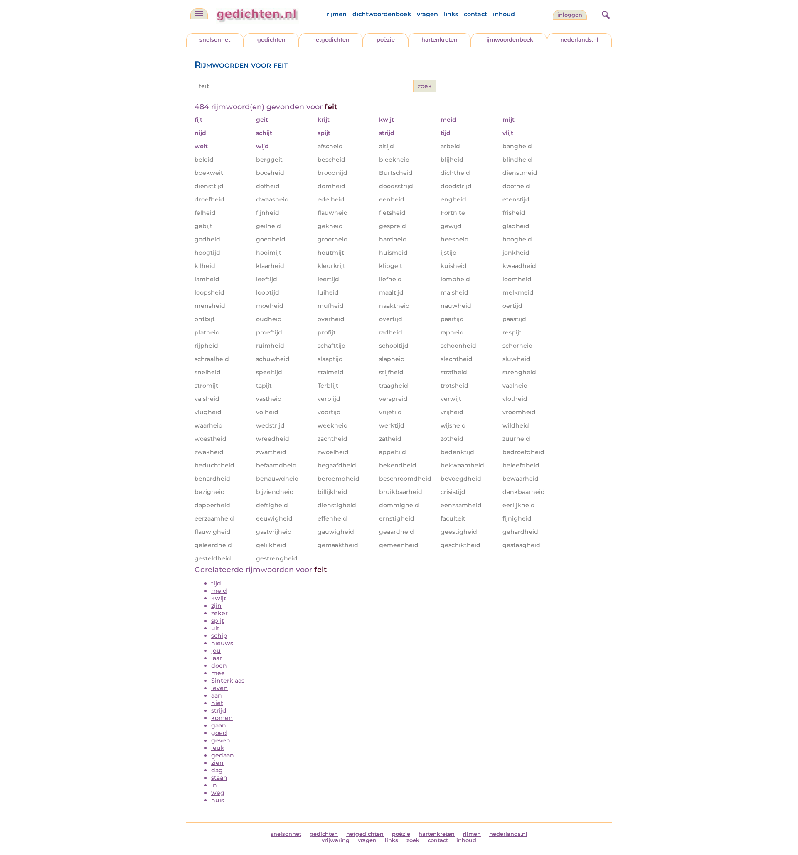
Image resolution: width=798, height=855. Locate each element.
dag (217, 770)
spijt (217, 620)
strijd (219, 710)
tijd (216, 583)
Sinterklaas (227, 680)
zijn (216, 605)
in (214, 785)
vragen (427, 14)
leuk (217, 748)
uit (215, 628)
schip (219, 635)
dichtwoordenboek (381, 14)
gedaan (222, 755)
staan (219, 777)
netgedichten (331, 40)
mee (218, 673)
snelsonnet (215, 40)
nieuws (222, 643)
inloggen (569, 15)
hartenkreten (439, 40)
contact (475, 14)
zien (217, 763)
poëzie (386, 40)
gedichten (271, 40)
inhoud (504, 14)
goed (219, 733)
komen (222, 718)
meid (219, 591)
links (451, 14)
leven (219, 688)
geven (220, 740)
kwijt (218, 598)
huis (217, 800)
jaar (216, 658)
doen (219, 665)
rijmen (337, 14)
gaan (218, 725)
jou (216, 650)
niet (217, 703)
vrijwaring (336, 840)
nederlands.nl (579, 40)
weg (217, 792)
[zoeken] (605, 14)
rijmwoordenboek (508, 40)
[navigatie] (199, 13)
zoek (412, 840)
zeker (219, 613)
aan (216, 695)
